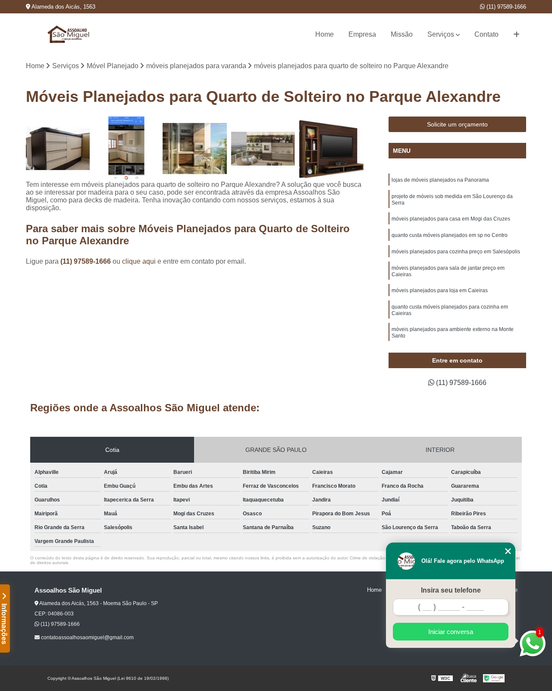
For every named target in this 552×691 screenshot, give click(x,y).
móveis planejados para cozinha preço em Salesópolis (456, 252)
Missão (402, 34)
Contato (486, 34)
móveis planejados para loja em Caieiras (440, 290)
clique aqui (139, 261)
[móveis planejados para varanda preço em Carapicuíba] (58, 149)
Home (324, 34)
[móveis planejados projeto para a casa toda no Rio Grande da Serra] (331, 149)
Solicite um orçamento (457, 124)
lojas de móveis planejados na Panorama (440, 180)
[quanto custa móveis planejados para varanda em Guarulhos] (195, 149)
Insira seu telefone (451, 590)
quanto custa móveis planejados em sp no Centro (450, 235)
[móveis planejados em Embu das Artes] (126, 149)
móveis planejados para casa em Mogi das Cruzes (451, 219)
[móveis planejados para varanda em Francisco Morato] (263, 149)
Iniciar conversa (450, 631)
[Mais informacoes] (516, 34)
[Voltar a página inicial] (69, 34)
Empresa (362, 34)
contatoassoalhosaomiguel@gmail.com (87, 637)
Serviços (440, 34)
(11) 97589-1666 (505, 6)
